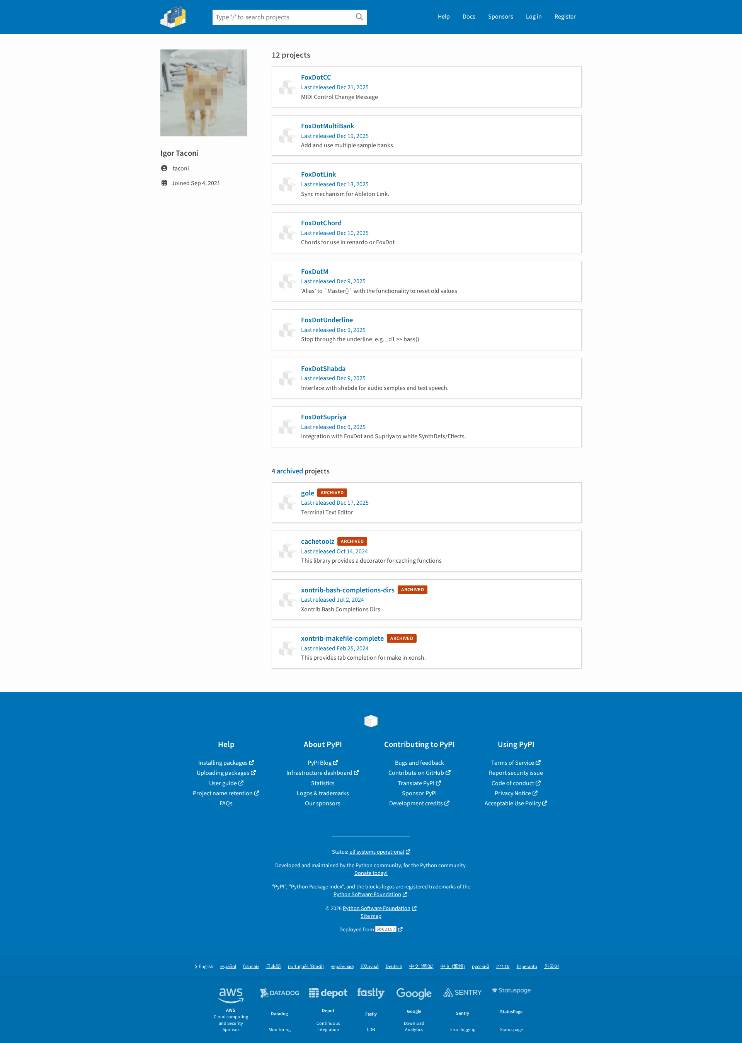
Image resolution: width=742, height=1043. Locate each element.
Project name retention (223, 793)
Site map (371, 916)
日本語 (273, 966)
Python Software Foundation (367, 894)
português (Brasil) (306, 966)
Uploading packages (223, 773)
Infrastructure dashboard (319, 773)
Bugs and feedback (419, 763)
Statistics (323, 783)
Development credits (416, 803)
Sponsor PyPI (419, 793)
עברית (503, 966)
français (251, 966)
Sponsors (500, 16)
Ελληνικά (370, 966)
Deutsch (394, 966)
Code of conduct (513, 783)
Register (565, 16)
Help (444, 16)
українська (342, 966)
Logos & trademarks (323, 793)
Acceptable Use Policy (513, 803)
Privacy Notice (513, 793)
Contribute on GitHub (416, 773)
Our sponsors (322, 803)
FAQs (226, 803)
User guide (223, 783)
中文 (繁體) (453, 966)
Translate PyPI (416, 783)
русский (480, 966)
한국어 (551, 966)
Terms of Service (512, 763)
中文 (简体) (421, 966)
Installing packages (223, 763)
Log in (534, 16)
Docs (469, 16)
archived (290, 471)
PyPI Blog (320, 763)
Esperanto (527, 966)
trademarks (442, 887)
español (228, 966)
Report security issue (516, 773)
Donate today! (371, 873)
